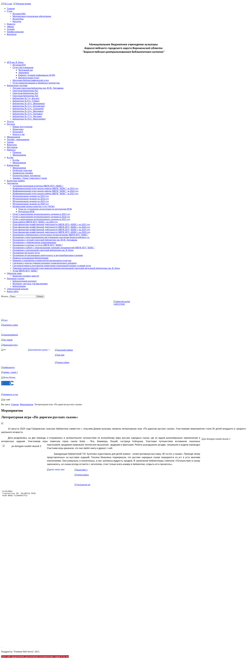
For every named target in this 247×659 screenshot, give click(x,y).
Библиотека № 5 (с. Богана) (26, 98)
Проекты (11, 150)
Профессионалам (15, 31)
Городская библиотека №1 (25, 90)
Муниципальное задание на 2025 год (31, 201)
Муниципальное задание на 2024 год (31, 198)
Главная (11, 8)
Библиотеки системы (17, 85)
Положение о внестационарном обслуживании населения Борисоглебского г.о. (51, 237)
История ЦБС (19, 13)
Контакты (11, 34)
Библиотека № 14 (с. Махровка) (28, 111)
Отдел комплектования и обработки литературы (36, 83)
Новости (11, 24)
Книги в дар (19, 134)
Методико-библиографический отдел (31, 80)
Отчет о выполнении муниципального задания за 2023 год (41, 214)
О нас (9, 11)
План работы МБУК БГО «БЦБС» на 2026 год (35, 222)
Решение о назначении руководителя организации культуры (42, 260)
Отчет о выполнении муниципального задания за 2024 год (41, 216)
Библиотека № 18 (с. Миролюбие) (29, 119)
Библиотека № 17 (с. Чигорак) (27, 116)
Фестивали (12, 147)
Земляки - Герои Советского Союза (30, 178)
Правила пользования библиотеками (30, 258)
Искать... (5, 296)
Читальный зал (25, 70)
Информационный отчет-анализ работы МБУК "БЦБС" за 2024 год (45, 191)
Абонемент (23, 72)
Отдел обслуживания (23, 67)
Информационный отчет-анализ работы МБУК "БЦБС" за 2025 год (45, 193)
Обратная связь (14, 273)
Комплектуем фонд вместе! (26, 276)
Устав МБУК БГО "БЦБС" (25, 271)
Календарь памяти (16, 180)
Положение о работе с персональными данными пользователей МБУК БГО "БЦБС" (54, 247)
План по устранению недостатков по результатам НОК (45, 209)
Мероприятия (13, 137)
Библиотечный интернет (25, 281)
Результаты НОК (26, 211)
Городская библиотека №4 (25, 96)
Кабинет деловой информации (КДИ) (36, 75)
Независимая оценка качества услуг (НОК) (34, 206)
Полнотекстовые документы (26, 175)
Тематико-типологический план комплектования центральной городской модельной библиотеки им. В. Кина (66, 268)
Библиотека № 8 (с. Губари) (26, 101)
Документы (12, 183)
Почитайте (18, 132)
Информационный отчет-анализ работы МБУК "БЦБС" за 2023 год (45, 188)
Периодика (18, 129)
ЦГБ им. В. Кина (15, 62)
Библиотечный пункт (28, 77)
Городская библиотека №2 (25, 93)
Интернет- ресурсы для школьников (30, 283)
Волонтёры (18, 19)
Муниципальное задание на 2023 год (31, 196)
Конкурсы (12, 144)
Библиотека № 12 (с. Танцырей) (28, 108)
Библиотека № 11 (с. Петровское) (29, 106)
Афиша (10, 26)
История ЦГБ (19, 65)
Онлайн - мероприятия (18, 139)
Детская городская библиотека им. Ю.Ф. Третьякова (38, 88)
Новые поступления (22, 126)
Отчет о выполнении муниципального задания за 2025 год (41, 219)
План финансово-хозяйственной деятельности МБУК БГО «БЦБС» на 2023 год (51, 224)
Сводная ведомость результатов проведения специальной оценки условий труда (52, 265)
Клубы (10, 157)
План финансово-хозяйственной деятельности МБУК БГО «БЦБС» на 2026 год (51, 232)
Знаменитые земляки (23, 173)
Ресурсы (11, 124)
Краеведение (13, 165)
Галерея (10, 29)
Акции (10, 142)
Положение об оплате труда (26, 253)
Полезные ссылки (15, 278)
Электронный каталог (17, 289)
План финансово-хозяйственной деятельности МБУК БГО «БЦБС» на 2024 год (51, 227)
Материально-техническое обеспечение (32, 16)
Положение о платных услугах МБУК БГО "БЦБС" (38, 245)
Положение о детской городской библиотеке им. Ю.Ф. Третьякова (45, 240)
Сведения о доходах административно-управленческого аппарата (45, 263)
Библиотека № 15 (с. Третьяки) (28, 114)
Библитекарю (19, 286)
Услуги (10, 121)
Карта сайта (12, 291)
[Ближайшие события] (1, 647)
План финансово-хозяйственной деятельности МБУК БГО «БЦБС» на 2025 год (51, 229)
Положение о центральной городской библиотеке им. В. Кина (43, 250)
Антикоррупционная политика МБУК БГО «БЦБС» (38, 186)
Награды (17, 21)
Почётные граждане (22, 170)
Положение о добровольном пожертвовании (34, 242)
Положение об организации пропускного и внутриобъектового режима (48, 255)
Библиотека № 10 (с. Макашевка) (29, 103)
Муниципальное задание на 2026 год (31, 204)
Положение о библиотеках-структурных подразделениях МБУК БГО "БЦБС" (50, 234)
